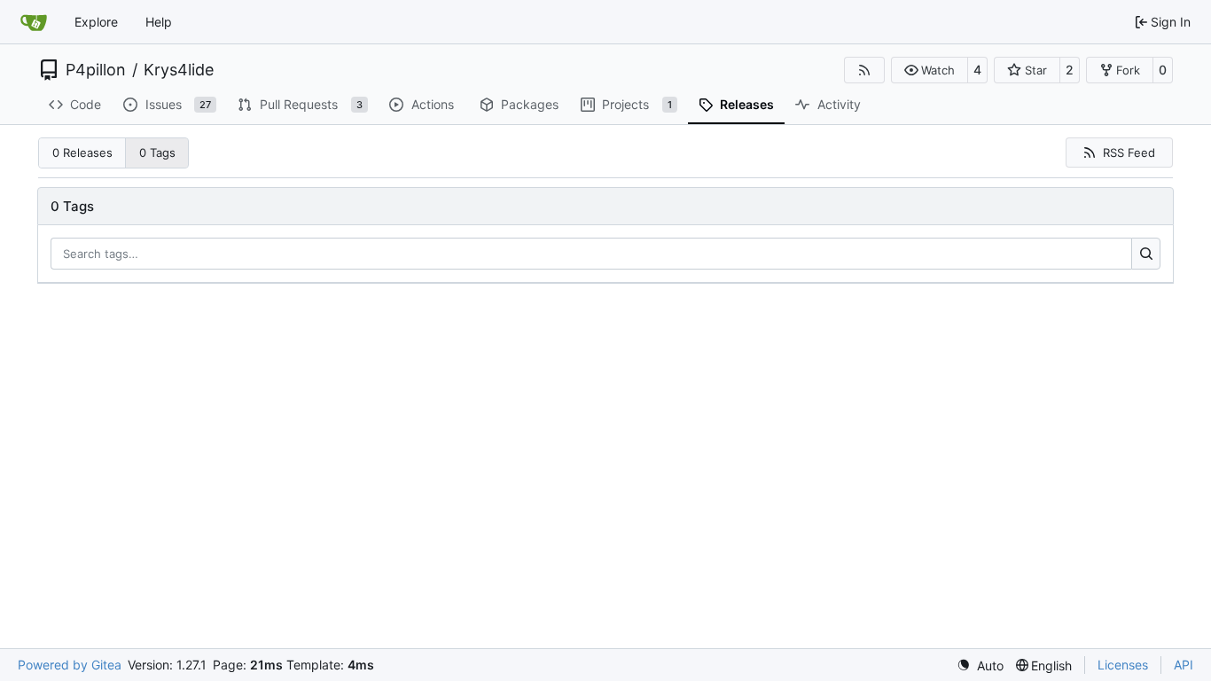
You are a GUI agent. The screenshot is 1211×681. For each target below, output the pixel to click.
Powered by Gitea (69, 664)
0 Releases (82, 152)
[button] (929, 70)
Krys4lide (179, 70)
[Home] (34, 22)
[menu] (980, 665)
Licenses (1123, 664)
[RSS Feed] (864, 70)
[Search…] (1145, 254)
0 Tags (157, 152)
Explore (96, 21)
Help (158, 21)
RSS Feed (1129, 152)
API (1183, 664)
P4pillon (96, 70)
